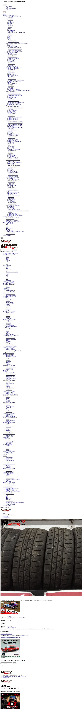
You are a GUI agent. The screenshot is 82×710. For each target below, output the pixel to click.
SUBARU (10, 23)
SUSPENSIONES (12, 61)
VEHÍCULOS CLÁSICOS (8, 353)
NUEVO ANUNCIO (5, 507)
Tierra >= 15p (8, 323)
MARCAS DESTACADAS (9, 254)
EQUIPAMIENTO (12, 199)
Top (15, 627)
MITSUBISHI (11, 22)
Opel (7, 268)
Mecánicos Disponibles (10, 294)
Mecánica (8, 404)
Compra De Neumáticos (10, 349)
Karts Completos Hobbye (11, 378)
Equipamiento (8, 466)
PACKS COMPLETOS (13, 92)
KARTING (8, 120)
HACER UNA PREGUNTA (6, 634)
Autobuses (8, 475)
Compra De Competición (11, 366)
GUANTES (10, 96)
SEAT (9, 28)
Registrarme (8, 9)
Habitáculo (8, 362)
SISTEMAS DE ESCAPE (13, 58)
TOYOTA (10, 34)
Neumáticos (8, 364)
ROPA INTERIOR (12, 97)
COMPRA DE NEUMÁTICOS (14, 81)
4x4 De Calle (8, 443)
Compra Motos (9, 469)
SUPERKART (11, 126)
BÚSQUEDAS (11, 45)
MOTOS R (10, 194)
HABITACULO (6, 327)
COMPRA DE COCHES (13, 42)
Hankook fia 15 (6, 517)
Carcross (7, 419)
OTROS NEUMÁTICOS (8, 325)
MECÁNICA (11, 147)
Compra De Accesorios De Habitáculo (13, 350)
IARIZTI (9, 616)
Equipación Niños (9, 388)
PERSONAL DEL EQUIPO (11, 46)
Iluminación (8, 309)
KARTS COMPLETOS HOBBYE (15, 127)
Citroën (7, 257)
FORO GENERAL (10, 223)
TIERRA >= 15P (11, 77)
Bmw (7, 259)
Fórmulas (7, 398)
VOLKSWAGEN (12, 30)
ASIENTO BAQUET (12, 83)
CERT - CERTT (9, 228)
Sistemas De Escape (10, 303)
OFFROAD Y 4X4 (12, 79)
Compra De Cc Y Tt (10, 435)
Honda (7, 275)
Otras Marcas (8, 280)
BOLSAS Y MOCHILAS (13, 101)
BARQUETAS (11, 142)
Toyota (7, 273)
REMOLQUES (11, 138)
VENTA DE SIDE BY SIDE (14, 179)
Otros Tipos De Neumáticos (11, 326)
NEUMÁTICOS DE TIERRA (9, 319)
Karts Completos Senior (10, 376)
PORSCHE (10, 25)
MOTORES (10, 53)
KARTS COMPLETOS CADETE (15, 123)
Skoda (7, 264)
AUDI (9, 39)
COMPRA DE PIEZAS (13, 66)
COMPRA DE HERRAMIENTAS (15, 215)
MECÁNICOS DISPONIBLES (14, 50)
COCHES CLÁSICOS (10, 105)
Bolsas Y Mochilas (9, 345)
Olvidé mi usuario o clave (11, 8)
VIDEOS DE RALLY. (10, 232)
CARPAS (10, 212)
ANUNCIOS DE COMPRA (9, 281)
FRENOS (10, 62)
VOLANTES (11, 86)
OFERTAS (10, 44)
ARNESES (10, 84)
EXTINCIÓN (11, 88)
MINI (9, 37)
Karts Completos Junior (10, 375)
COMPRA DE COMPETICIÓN (15, 117)
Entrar (7, 7)
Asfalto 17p (8, 317)
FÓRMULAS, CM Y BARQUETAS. (13, 141)
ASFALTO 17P (11, 73)
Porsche (7, 262)
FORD (9, 24)
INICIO (4, 14)
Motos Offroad (9, 458)
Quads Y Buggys (9, 442)
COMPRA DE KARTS (13, 139)
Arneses (7, 329)
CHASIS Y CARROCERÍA (14, 149)
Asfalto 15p (8, 314)
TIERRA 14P (11, 76)
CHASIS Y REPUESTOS (13, 130)
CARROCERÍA (11, 59)
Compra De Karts (9, 392)
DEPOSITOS (11, 60)
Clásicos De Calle (9, 355)
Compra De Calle (9, 368)
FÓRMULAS (11, 143)
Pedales (7, 332)
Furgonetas (8, 476)
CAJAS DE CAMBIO (12, 57)
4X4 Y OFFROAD (7, 437)
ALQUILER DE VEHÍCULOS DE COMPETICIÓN (17, 43)
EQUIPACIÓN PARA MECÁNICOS (16, 102)
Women (12, 627)
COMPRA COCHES (10, 219)
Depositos (8, 305)
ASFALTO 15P (11, 71)
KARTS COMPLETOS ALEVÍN (15, 121)
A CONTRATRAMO (10, 234)
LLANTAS (10, 65)
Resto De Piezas (9, 390)
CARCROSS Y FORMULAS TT (10, 417)
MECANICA (11, 128)
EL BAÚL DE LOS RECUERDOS (13, 221)
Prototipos (8, 400)
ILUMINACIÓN (11, 64)
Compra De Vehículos (10, 483)
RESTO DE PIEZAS (12, 136)
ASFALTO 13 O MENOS (13, 68)
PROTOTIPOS (11, 146)
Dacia (7, 277)
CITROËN (10, 18)
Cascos (7, 342)
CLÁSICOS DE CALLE (13, 106)
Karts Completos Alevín (10, 372)
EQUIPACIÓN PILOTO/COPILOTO (11, 335)
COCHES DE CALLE (8, 216)
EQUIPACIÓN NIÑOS (13, 135)
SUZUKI (10, 35)
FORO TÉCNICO (9, 230)
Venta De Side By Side (10, 441)
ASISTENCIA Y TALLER (8, 472)
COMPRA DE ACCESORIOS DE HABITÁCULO (19, 90)
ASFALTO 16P (11, 72)
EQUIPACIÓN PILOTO (13, 172)
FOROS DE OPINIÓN (8, 222)
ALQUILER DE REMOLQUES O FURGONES (18, 210)
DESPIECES (11, 198)
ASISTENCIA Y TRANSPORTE (13, 205)
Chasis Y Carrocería (10, 406)
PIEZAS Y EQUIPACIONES (9, 380)
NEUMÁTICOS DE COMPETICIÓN (14, 67)
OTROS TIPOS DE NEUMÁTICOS (16, 80)
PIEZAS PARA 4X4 (7, 444)
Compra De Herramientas (11, 484)
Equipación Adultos (10, 387)
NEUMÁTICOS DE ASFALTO (9, 311)
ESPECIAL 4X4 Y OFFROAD (12, 177)
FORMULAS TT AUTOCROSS (15, 162)
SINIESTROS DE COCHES (12, 220)
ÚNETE (14, 663)
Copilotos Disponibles (10, 290)
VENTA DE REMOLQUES (14, 209)
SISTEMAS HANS (12, 99)
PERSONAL (6, 288)
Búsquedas (8, 287)
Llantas (7, 310)
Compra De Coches (10, 282)
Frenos (7, 308)
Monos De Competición (10, 338)
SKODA (10, 27)
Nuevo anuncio (9, 6)
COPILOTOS (6, 289)
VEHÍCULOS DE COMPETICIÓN (13, 16)
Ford (7, 261)
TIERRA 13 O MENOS (13, 75)
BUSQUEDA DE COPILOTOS (15, 49)
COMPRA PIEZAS (12, 204)
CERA (7, 227)
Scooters (7, 461)
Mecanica (8, 382)
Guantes (7, 340)
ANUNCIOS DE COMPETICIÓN (10, 15)
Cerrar (5, 5)
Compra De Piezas (9, 348)
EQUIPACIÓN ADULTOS (14, 134)
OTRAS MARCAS (12, 40)
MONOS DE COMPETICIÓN (14, 94)
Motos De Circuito (9, 457)
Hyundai (7, 270)
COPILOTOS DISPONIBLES (14, 47)
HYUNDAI (10, 31)
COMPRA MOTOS (12, 202)
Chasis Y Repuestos (10, 383)
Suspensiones (8, 306)
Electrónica (8, 301)
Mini (7, 276)
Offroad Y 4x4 (9, 324)
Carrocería (8, 304)
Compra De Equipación (10, 351)
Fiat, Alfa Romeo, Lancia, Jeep (12, 272)
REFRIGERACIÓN (12, 54)
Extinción (8, 333)
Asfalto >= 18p (9, 318)
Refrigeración (8, 299)
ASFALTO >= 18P (12, 74)
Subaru (7, 266)
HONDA (10, 36)
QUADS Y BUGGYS (12, 180)
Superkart (8, 377)
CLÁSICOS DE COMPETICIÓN (15, 108)
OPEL (9, 29)
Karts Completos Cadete (11, 373)
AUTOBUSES (11, 207)
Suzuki (7, 274)
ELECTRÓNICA (12, 55)
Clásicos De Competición (11, 356)
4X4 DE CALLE (11, 182)
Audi (7, 279)
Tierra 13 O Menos (9, 320)
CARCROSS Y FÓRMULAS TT (13, 160)
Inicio (4, 513)
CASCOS (10, 98)
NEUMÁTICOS (11, 116)
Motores (7, 298)
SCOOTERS (11, 197)
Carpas (7, 480)
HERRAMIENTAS (12, 213)
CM (9, 145)
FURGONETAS (11, 208)
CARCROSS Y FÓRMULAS (9, 416)
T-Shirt (8, 627)
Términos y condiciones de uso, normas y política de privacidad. (13, 676)
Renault (7, 258)
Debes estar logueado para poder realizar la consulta (11, 637)
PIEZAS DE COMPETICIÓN (12, 52)
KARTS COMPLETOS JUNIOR (15, 124)
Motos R (7, 459)
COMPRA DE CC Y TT (13, 175)
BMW (9, 21)
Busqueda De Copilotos (10, 291)
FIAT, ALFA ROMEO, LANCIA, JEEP (16, 32)
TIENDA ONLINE (7, 235)
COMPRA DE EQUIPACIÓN (14, 104)
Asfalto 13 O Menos (10, 312)
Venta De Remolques (10, 478)
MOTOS (7, 191)
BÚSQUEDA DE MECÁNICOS (15, 51)
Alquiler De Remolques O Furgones (13, 479)
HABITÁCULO (9, 82)
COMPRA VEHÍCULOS (13, 157)
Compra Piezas (9, 471)
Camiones (8, 474)
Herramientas (8, 481)
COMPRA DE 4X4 (12, 189)
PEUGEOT (10, 17)
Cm (6, 399)
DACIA (10, 38)
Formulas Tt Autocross (10, 420)
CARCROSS (11, 161)
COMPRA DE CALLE (13, 118)
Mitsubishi (8, 260)
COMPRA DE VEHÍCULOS (14, 214)
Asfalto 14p (8, 313)
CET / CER (8, 229)
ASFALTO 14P (11, 69)
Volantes (7, 331)
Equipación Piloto (9, 432)
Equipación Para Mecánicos (11, 346)
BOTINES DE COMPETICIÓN (15, 95)
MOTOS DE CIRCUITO (13, 192)
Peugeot (7, 255)
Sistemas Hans (9, 343)
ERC (7, 226)
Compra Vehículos (9, 414)
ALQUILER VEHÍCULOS (9, 283)
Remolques (8, 379)
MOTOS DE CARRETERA (14, 195)
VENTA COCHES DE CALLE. (12, 217)
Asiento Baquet (9, 328)
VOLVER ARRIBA (5, 677)
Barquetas (8, 397)
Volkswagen (8, 269)
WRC (7, 224)
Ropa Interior (8, 341)
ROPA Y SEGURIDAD (11, 91)
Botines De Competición (11, 339)
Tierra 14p (8, 321)
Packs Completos (9, 336)
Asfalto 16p (8, 316)
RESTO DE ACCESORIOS (14, 89)
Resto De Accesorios (10, 334)
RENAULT (10, 20)
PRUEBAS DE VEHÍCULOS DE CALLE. (15, 231)
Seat (6, 267)
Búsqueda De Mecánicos (11, 295)
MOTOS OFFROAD (12, 193)
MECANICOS (6, 292)
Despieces (8, 465)
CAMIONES (11, 206)
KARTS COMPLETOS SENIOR (15, 125)
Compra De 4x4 (9, 452)
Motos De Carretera (10, 460)
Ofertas (7, 286)
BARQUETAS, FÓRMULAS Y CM (10, 394)
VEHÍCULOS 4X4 (7, 438)
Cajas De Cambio (9, 302)
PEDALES (10, 87)
